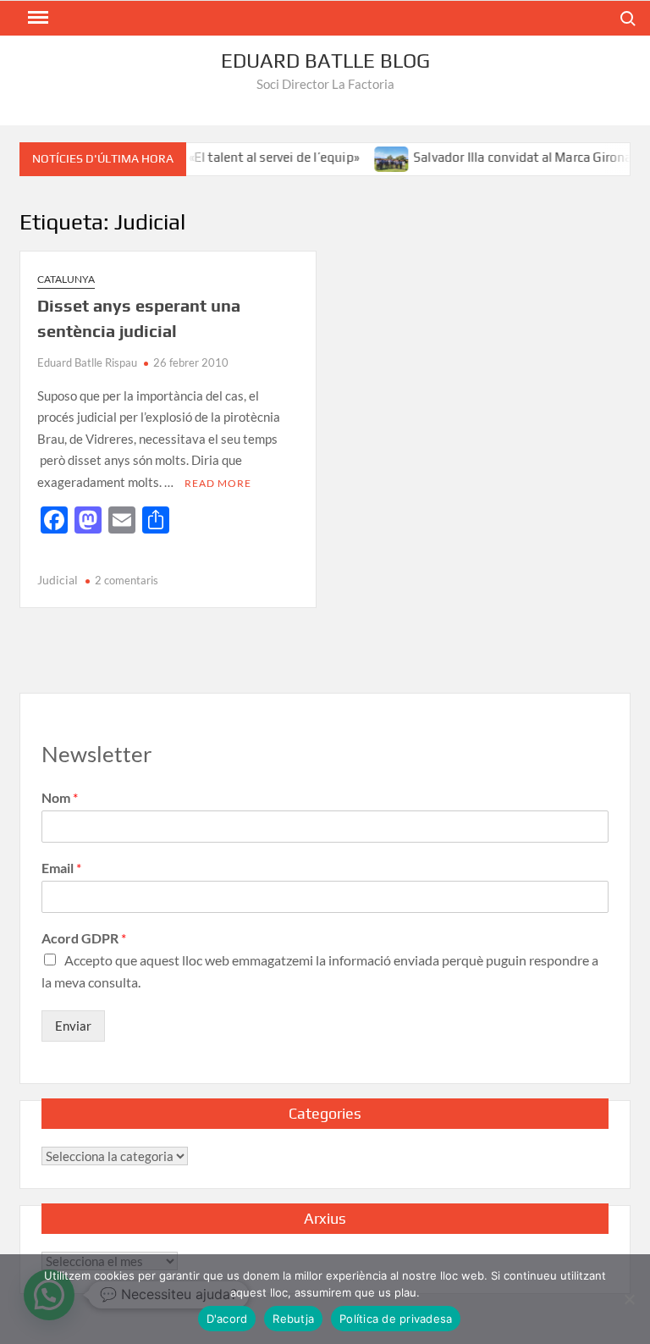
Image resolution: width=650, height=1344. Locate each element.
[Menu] (36, 18)
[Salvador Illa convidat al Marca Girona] (379, 156)
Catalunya (66, 279)
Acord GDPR (83, 938)
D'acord (227, 1318)
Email (61, 868)
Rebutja (293, 1318)
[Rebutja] (628, 1299)
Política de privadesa (395, 1318)
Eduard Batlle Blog (325, 60)
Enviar (73, 1025)
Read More (218, 483)
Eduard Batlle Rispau (87, 362)
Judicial (57, 579)
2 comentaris (126, 580)
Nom (59, 797)
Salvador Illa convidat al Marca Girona (509, 157)
